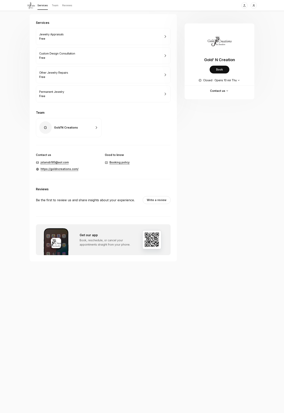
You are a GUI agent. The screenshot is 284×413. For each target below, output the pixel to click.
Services (42, 5)
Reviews (67, 5)
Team (55, 5)
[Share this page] (244, 5)
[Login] (254, 5)
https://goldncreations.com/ (59, 169)
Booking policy (120, 162)
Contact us (217, 90)
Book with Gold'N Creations (68, 127)
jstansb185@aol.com (55, 162)
